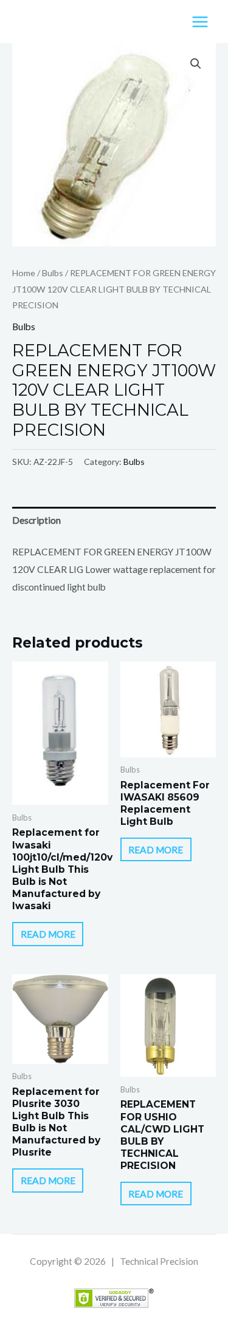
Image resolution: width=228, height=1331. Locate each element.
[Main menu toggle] (200, 22)
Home (23, 273)
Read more (48, 934)
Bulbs (52, 273)
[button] (196, 64)
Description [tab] (36, 520)
